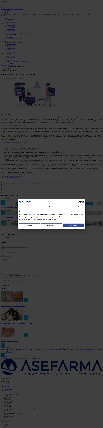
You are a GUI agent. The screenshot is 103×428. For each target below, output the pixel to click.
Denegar (30, 225)
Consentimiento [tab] (29, 206)
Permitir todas (73, 225)
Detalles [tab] (51, 206)
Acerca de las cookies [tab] (74, 206)
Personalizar (50, 225)
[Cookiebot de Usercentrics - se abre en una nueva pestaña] (77, 202)
